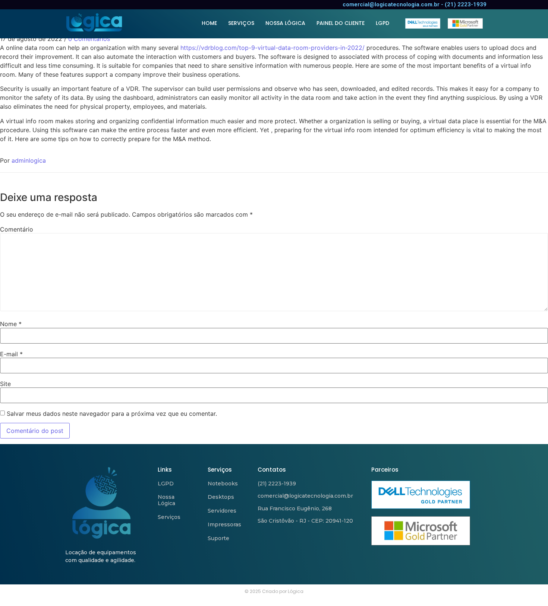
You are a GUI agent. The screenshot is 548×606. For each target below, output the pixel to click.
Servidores (222, 510)
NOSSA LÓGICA (285, 23)
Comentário (16, 229)
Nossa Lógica (166, 500)
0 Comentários (89, 38)
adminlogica (29, 160)
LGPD (382, 23)
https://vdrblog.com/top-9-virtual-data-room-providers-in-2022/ (272, 47)
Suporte (218, 538)
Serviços (169, 517)
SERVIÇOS (241, 23)
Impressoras (224, 524)
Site (5, 384)
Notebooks (223, 483)
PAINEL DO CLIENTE (340, 23)
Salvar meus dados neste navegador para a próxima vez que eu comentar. (112, 414)
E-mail (11, 354)
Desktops (221, 497)
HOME (209, 23)
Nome (11, 324)
